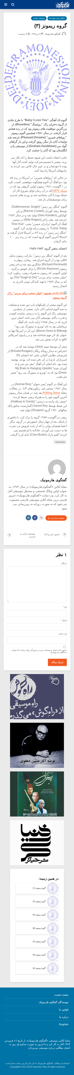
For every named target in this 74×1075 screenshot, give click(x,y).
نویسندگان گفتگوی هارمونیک (53, 1002)
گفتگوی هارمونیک (53, 34)
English (63, 1024)
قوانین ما (63, 1009)
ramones (60, 441)
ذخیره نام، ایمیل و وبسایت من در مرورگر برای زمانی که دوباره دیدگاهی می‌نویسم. (39, 651)
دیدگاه (64, 563)
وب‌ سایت (62, 634)
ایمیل (64, 620)
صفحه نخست (61, 994)
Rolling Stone (51, 392)
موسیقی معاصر (39, 18)
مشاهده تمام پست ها (56, 518)
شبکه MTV (60, 190)
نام (65, 607)
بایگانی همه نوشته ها (57, 18)
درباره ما (63, 1016)
